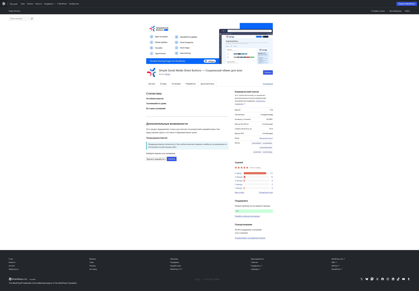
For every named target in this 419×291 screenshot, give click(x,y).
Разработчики (175, 266)
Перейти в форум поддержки (247, 216)
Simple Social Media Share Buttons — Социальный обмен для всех (200, 70)
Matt (334, 262)
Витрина (92, 259)
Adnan (167, 74)
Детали (152, 84)
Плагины (92, 266)
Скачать (267, 72)
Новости (12, 262)
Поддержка (268, 84)
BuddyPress (337, 269)
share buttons (256, 143)
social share (257, 152)
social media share (266, 147)
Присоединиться (257, 259)
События (254, 262)
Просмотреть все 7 (266, 138)
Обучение (174, 259)
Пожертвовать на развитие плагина (250, 238)
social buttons (267, 143)
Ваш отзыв (239, 192)
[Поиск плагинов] (32, 18)
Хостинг (12, 266)
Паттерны (93, 269)
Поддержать (256, 266)
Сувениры (255, 269)
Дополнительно (207, 84)
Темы (91, 262)
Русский (32, 279)
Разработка (191, 84)
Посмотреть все (266, 192)
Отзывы (163, 84)
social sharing (267, 152)
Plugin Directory (14, 11)
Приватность (14, 269)
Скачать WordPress (407, 4)
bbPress (336, 266)
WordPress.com (338, 259)
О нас (11, 259)
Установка (176, 84)
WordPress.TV (176, 269)
